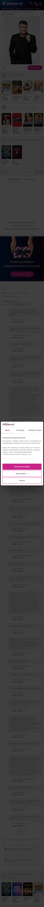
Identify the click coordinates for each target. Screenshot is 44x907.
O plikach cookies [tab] (35, 430)
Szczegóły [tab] (20, 430)
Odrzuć (22, 480)
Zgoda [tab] (7, 430)
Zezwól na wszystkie (22, 467)
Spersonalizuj (21, 473)
